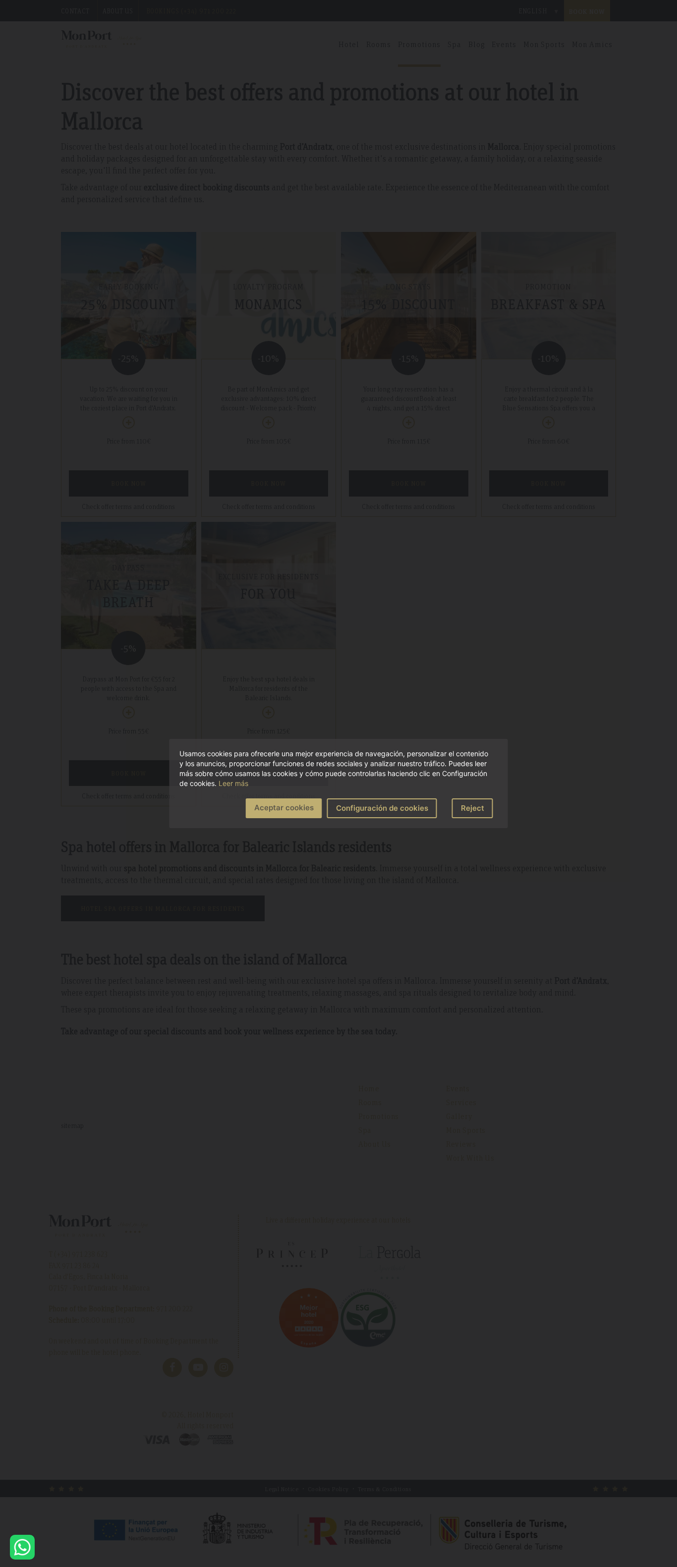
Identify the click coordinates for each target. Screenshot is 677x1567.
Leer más (233, 783)
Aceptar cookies (284, 807)
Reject (472, 808)
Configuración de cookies (382, 808)
